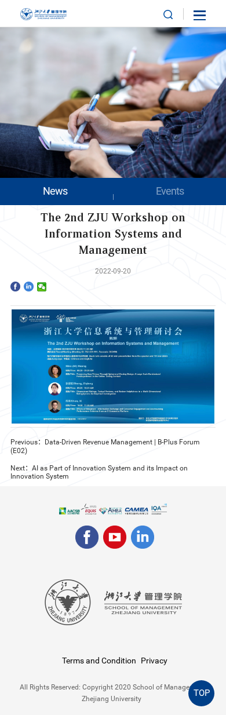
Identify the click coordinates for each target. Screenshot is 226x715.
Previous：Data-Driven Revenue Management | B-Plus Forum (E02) (105, 446)
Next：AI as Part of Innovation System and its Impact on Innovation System (99, 472)
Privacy (154, 660)
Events (170, 191)
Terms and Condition (99, 660)
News (55, 191)
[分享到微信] (42, 286)
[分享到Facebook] (15, 286)
